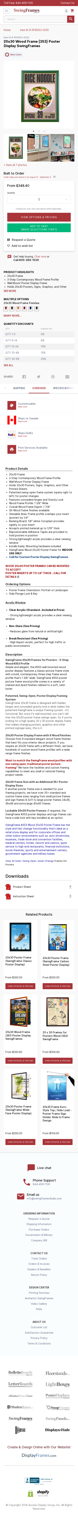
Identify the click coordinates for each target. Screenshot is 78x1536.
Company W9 (39, 1240)
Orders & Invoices (39, 1263)
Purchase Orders (39, 1229)
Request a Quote (39, 1218)
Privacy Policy (39, 1338)
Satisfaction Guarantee (39, 1332)
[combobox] (39, 19)
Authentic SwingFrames (39, 1298)
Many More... (13, 315)
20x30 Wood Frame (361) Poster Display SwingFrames (18, 1035)
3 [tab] (44, 131)
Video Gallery (39, 1303)
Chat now (40, 256)
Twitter (26, 1520)
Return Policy (39, 1274)
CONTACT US (39, 1253)
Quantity (11, 193)
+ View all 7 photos (15, 165)
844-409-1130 (24, 2)
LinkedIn (52, 1520)
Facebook (13, 1520)
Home (7, 30)
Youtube (64, 1520)
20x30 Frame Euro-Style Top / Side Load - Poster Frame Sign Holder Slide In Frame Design (57, 1113)
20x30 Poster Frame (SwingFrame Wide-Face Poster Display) (18, 1110)
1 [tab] (33, 131)
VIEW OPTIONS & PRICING (20, 986)
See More (10, 291)
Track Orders (39, 1258)
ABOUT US (39, 1321)
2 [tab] (39, 131)
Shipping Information (39, 1224)
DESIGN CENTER (39, 1287)
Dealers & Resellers (39, 1269)
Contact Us (67, 2)
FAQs (39, 1309)
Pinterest (39, 1520)
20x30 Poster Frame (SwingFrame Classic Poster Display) (18, 961)
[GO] (70, 19)
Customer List (39, 1327)
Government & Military (39, 1234)
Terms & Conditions (39, 1343)
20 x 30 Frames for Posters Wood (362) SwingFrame (55, 1036)
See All (8, 365)
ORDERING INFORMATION (39, 1213)
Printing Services (39, 1292)
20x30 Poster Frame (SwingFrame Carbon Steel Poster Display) (56, 961)
